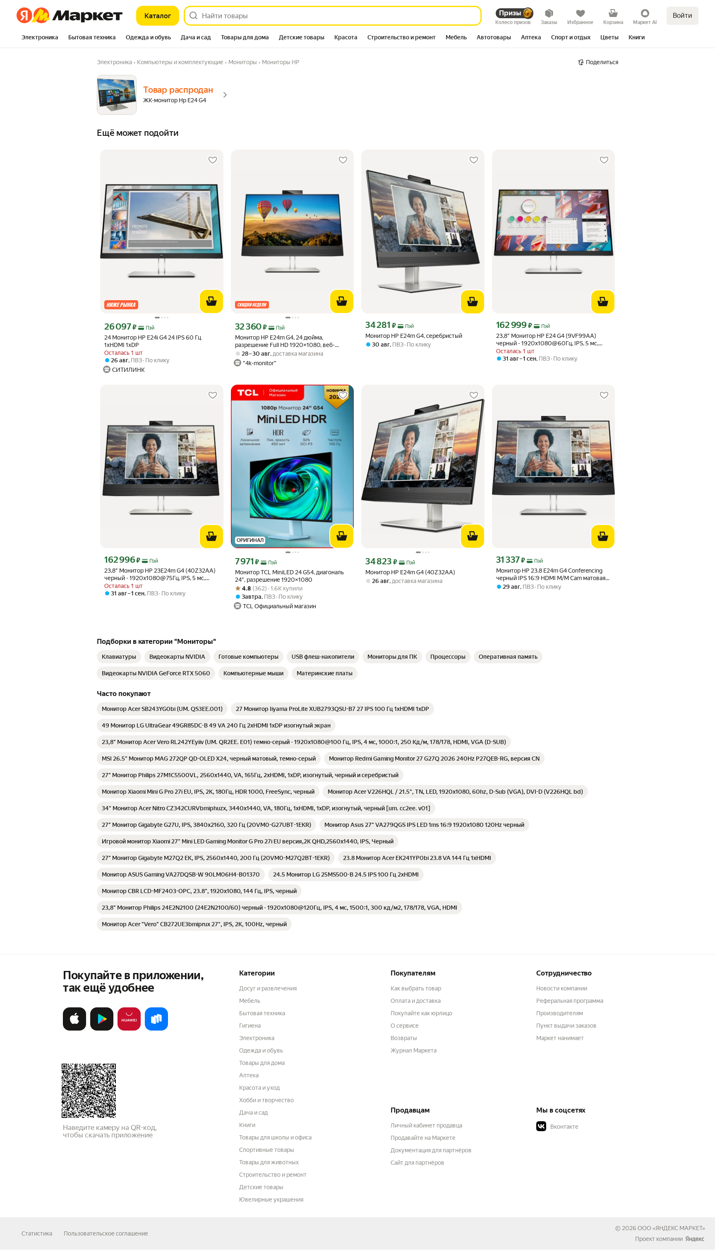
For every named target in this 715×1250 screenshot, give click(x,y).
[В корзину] (211, 301)
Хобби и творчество (266, 1100)
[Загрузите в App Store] (74, 1029)
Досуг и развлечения (268, 988)
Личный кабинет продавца (426, 1125)
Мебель (249, 1000)
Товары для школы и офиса (275, 1137)
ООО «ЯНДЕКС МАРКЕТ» (671, 1228)
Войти (682, 15)
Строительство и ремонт (273, 1174)
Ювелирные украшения (271, 1199)
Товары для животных (269, 1162)
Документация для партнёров (431, 1150)
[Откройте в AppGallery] (129, 1029)
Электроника (256, 1038)
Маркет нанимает (560, 1038)
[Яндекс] (694, 1239)
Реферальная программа (569, 1000)
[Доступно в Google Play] (101, 1029)
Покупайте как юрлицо (421, 1013)
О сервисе (405, 1025)
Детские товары (261, 1187)
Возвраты (404, 1038)
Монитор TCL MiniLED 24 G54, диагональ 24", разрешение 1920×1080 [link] (289, 576)
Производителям (559, 1013)
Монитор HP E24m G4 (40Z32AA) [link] (410, 572)
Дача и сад (253, 1112)
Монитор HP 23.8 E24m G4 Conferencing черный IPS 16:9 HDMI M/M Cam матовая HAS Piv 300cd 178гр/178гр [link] (550, 574)
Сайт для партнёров (417, 1162)
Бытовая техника (262, 1013)
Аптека (249, 1075)
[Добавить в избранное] (212, 160)
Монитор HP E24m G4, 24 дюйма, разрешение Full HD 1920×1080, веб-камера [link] (285, 341)
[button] (594, 1126)
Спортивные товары (266, 1149)
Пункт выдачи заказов (566, 1025)
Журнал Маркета (414, 1050)
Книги (247, 1125)
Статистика (37, 1233)
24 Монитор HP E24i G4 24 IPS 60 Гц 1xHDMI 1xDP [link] (152, 341)
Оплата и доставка (416, 1000)
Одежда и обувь (261, 1050)
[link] (119, 656)
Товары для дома (262, 1063)
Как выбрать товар (416, 988)
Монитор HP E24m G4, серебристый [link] (413, 335)
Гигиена (250, 1025)
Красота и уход (259, 1087)
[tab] (40, 38)
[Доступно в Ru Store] (156, 1029)
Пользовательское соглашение (106, 1233)
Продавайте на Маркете (423, 1137)
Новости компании (561, 988)
